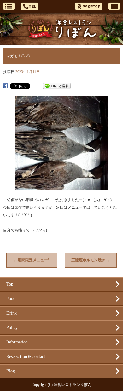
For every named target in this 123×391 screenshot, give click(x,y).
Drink (11, 313)
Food (10, 298)
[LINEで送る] (57, 86)
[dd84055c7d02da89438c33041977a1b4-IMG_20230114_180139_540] (61, 186)
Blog (10, 371)
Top (9, 284)
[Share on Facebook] (5, 86)
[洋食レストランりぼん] (61, 29)
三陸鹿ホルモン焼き (90, 260)
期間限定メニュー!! (31, 260)
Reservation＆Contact (25, 356)
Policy (12, 327)
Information (17, 342)
